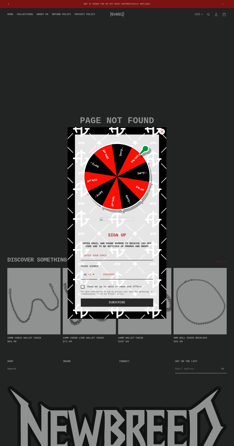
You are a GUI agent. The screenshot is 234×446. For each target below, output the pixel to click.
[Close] (162, 131)
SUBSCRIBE (117, 302)
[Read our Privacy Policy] (151, 292)
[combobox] (89, 274)
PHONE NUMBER (89, 266)
